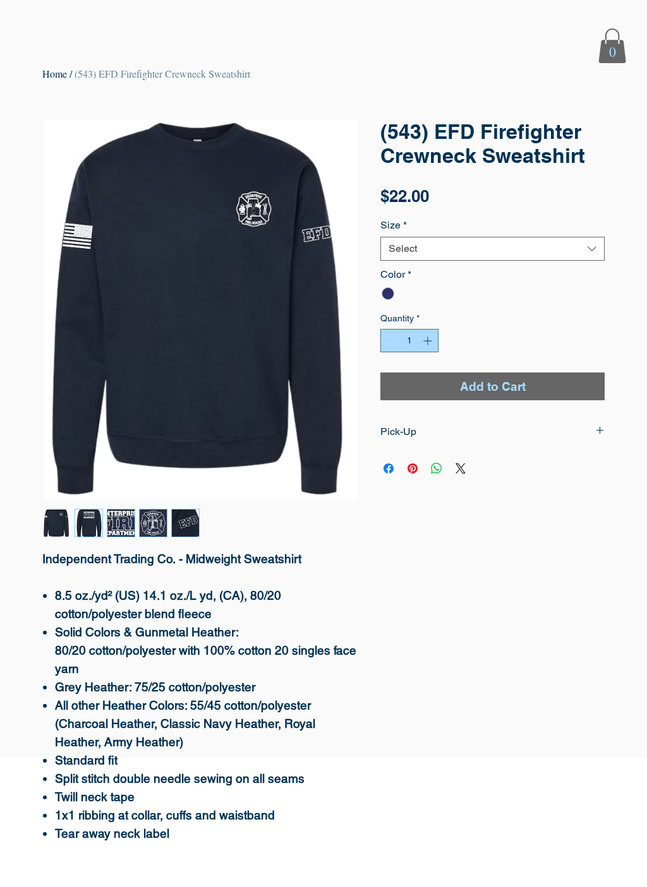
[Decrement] (390, 341)
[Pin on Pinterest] (412, 468)
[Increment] (429, 341)
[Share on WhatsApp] (436, 468)
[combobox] (492, 249)
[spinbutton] (409, 341)
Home (54, 73)
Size (393, 225)
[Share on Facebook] (388, 468)
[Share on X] (460, 468)
